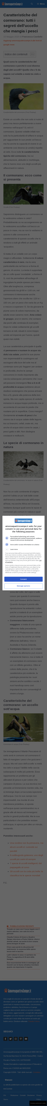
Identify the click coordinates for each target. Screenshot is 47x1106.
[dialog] (23, 553)
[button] (23, 549)
